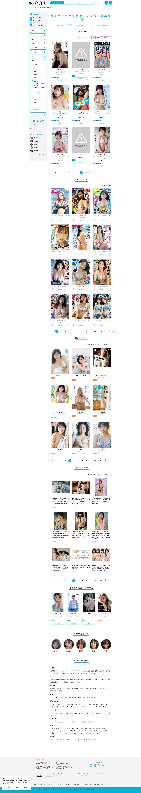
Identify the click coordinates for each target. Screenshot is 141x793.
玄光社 (88, 671)
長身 (104, 704)
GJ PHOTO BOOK (79, 680)
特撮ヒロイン (37, 95)
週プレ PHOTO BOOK (56, 680)
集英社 (97, 671)
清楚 (54, 715)
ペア (53, 722)
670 (101, 581)
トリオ (61, 722)
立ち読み (60, 80)
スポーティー (76, 706)
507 (105, 460)
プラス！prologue (67, 688)
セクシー (106, 713)
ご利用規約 (35, 784)
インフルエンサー (37, 92)
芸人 (35, 102)
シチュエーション (36, 56)
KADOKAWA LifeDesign (79, 671)
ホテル (79, 722)
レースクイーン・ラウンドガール (39, 84)
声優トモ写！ (54, 691)
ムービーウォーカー (91, 673)
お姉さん (64, 713)
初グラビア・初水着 (67, 739)
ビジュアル (34, 47)
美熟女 (74, 713)
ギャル (102, 706)
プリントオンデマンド (101, 688)
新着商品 (32, 124)
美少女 (54, 713)
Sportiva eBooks (82, 682)
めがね (82, 697)
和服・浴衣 (92, 697)
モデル (35, 74)
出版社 (33, 31)
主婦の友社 (102, 671)
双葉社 (83, 673)
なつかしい (84, 713)
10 (95, 331)
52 (101, 331)
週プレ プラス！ (37, 22)
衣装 (33, 43)
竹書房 (59, 673)
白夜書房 (78, 673)
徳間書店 (64, 673)
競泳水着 (73, 697)
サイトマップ (105, 784)
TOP (30, 7)
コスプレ (55, 697)
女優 (35, 71)
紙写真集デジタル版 (55, 688)
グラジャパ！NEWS (38, 25)
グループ (70, 722)
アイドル (36, 67)
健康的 (54, 706)
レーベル (34, 35)
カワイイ (95, 713)
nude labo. (66, 691)
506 (101, 460)
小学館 (108, 671)
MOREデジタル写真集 (91, 680)
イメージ (34, 52)
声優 (35, 77)
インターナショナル (90, 706)
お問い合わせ (97, 784)
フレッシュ (64, 706)
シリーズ (34, 39)
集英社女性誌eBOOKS (56, 682)
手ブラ (54, 739)
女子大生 (36, 81)
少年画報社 (53, 673)
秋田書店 (52, 671)
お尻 (74, 704)
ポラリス (60, 691)
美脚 (96, 704)
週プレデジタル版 (37, 20)
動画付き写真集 (76, 688)
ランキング (33, 126)
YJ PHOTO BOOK (68, 680)
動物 (87, 739)
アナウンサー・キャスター (39, 88)
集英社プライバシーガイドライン (47, 784)
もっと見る (107, 634)
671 (105, 581)
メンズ (79, 739)
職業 (33, 60)
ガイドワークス (60, 671)
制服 (64, 697)
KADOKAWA (68, 671)
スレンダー (56, 704)
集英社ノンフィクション (70, 682)
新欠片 (69, 673)
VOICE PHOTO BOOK (87, 688)
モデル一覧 (41, 154)
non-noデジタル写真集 (104, 680)
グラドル (36, 64)
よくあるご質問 (88, 784)
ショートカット (85, 704)
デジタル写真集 (37, 17)
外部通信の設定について (77, 784)
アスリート (36, 105)
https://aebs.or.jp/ (48, 776)
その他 (33, 114)
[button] (110, 602)
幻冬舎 (92, 671)
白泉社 (73, 673)
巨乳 (66, 704)
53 (105, 331)
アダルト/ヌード (37, 109)
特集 (31, 128)
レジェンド (36, 99)
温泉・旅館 (89, 722)
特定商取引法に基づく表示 (63, 784)
